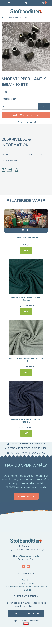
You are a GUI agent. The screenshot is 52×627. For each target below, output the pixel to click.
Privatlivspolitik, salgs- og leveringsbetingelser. (26, 587)
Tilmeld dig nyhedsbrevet (26, 613)
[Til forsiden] (3, 18)
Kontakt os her (26, 496)
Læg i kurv (26, 115)
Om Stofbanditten (26, 583)
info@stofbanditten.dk (27, 556)
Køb (26, 250)
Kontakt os (26, 590)
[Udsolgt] (26, 220)
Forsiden (26, 580)
